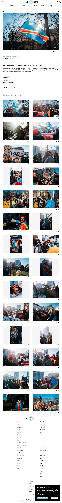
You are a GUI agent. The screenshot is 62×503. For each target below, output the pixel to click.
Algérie (41, 473)
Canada (41, 461)
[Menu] (2, 2)
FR (57, 63)
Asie (41, 453)
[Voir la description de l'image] (57, 51)
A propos (35, 6)
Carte (18, 6)
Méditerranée (43, 455)
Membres (12, 6)
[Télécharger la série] (18, 95)
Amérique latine (43, 450)
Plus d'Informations (41, 494)
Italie (41, 476)
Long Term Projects (21, 442)
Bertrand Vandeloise (8, 58)
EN (58, 63)
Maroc (41, 471)
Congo (4, 84)
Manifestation (5, 80)
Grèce (41, 479)
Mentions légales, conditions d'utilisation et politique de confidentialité (31, 501)
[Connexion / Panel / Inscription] (60, 2)
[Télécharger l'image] (53, 51)
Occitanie (19, 453)
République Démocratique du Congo (10, 82)
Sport (18, 430)
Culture (19, 432)
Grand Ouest (20, 450)
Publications (26, 6)
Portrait (42, 422)
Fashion (19, 440)
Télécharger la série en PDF (9, 88)
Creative (19, 437)
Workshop (42, 430)
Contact (43, 6)
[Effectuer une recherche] (58, 2)
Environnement (21, 427)
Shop (41, 432)
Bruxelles (4, 79)
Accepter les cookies (42, 498)
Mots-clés (6, 77)
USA (41, 463)
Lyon (18, 468)
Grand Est (19, 448)
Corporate (42, 424)
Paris (18, 466)
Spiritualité (19, 435)
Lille (18, 461)
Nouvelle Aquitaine (21, 455)
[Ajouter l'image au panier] (55, 51)
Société (19, 424)
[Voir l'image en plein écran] (58, 51)
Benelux (42, 466)
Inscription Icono (32, 494)
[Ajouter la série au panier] (20, 95)
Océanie (42, 458)
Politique (19, 422)
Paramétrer (54, 498)
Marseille (19, 463)
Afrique (42, 448)
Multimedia (42, 427)
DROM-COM (20, 458)
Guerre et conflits (21, 445)
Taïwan (41, 468)
